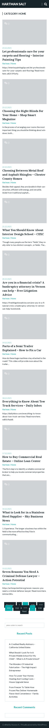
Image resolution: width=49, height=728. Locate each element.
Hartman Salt (14, 4)
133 (40, 608)
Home (13, 63)
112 (17, 608)
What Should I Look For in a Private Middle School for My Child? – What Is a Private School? (24, 655)
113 (25, 608)
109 (32, 605)
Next (24, 611)
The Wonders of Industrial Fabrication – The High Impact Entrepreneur (22, 667)
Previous (10, 605)
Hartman (6, 63)
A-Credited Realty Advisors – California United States (22, 645)
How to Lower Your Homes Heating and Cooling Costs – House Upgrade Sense (22, 678)
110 (41, 605)
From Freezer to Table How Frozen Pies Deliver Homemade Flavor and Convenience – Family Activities (24, 692)
